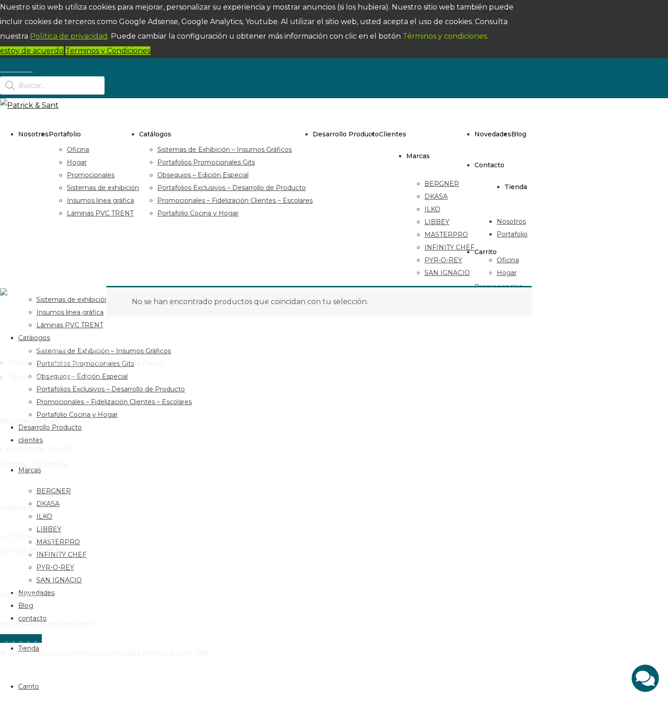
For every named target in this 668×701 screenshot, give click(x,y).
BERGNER (441, 184)
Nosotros (33, 134)
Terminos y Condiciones (107, 50)
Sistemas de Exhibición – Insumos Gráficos (224, 149)
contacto (489, 165)
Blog (518, 134)
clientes (392, 134)
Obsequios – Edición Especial (203, 175)
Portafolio (65, 134)
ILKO (432, 209)
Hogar (77, 162)
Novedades (492, 134)
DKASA (436, 196)
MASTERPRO (446, 234)
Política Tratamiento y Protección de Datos (86, 363)
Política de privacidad (69, 36)
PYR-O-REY (443, 260)
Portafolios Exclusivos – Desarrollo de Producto (231, 188)
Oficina (78, 149)
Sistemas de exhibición (103, 188)
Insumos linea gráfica (100, 200)
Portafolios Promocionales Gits (206, 162)
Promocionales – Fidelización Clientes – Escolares (235, 200)
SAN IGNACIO (447, 273)
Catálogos (155, 134)
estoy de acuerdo (32, 50)
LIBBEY (436, 222)
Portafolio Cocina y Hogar (198, 213)
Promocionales (91, 175)
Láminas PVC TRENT (100, 213)
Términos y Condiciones (50, 377)
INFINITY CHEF (449, 247)
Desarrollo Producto (346, 134)
